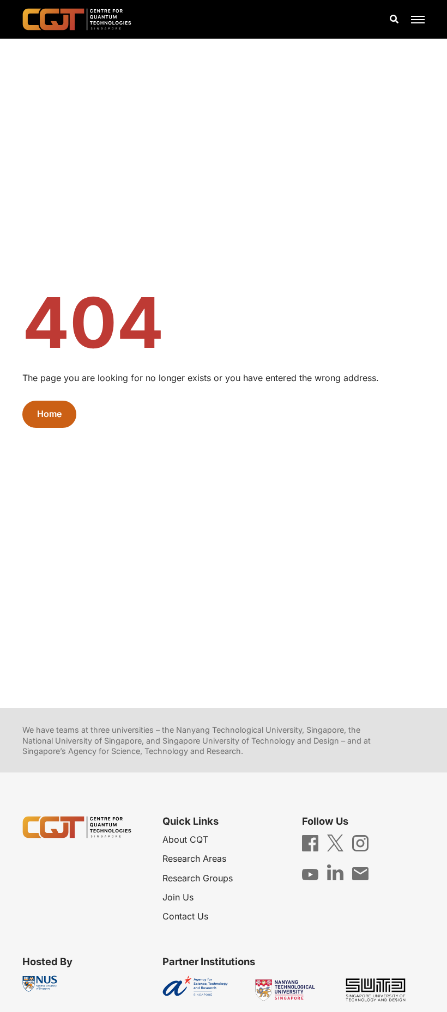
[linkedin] (335, 871)
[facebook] (310, 842)
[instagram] (360, 842)
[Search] (394, 19)
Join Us (178, 897)
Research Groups (197, 878)
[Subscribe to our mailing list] (360, 872)
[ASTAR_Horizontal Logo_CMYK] (203, 990)
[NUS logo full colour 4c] (39, 984)
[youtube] (310, 873)
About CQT (185, 839)
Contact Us (185, 916)
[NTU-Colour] (293, 990)
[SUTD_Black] (384, 990)
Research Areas (194, 858)
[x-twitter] (335, 842)
